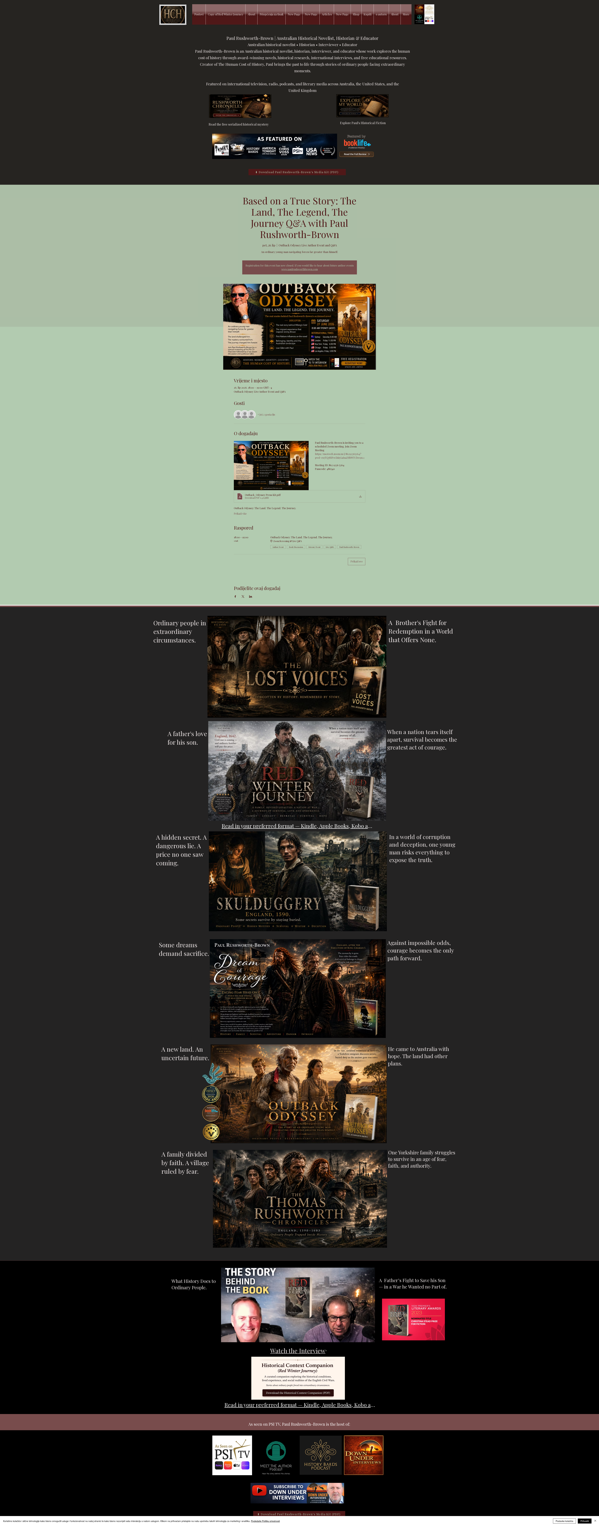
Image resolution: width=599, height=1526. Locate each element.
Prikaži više (240, 513)
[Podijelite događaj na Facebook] (235, 596)
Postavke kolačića (564, 1521)
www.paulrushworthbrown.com (299, 269)
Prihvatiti (584, 1521)
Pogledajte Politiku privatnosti (265, 1521)
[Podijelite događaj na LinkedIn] (250, 596)
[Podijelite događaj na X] (242, 596)
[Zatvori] (595, 1521)
